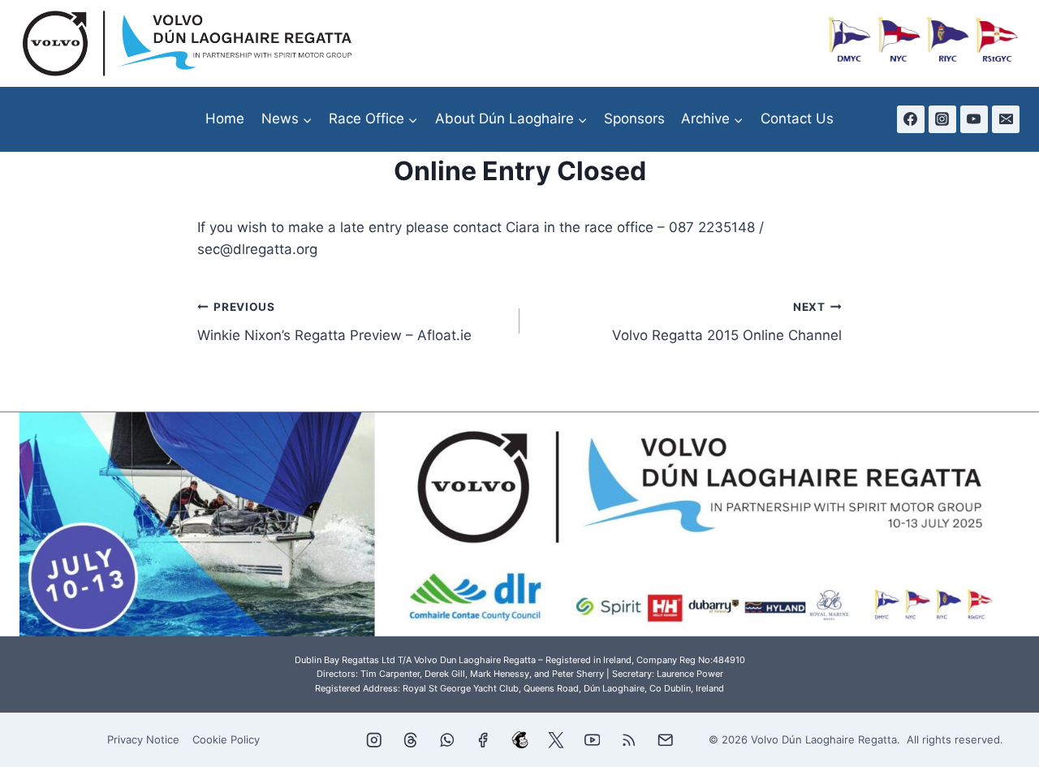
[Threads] (410, 740)
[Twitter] (555, 740)
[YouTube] (974, 119)
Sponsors (634, 118)
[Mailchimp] (520, 740)
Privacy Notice (143, 739)
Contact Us (797, 118)
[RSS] (629, 740)
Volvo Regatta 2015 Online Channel (727, 321)
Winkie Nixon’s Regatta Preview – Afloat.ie (334, 321)
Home (224, 118)
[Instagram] (942, 119)
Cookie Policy (226, 739)
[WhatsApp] (447, 740)
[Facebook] (911, 119)
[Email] (1006, 119)
